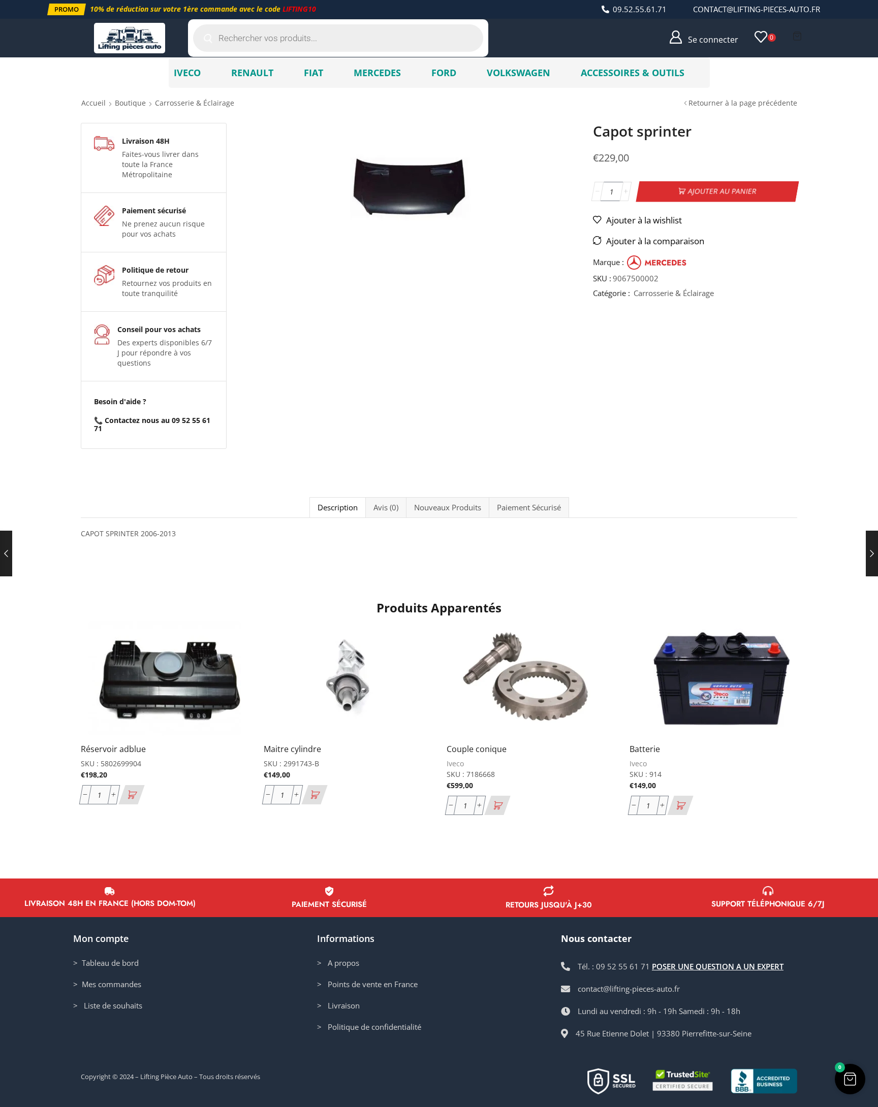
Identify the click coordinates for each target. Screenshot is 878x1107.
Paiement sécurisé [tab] (529, 507)
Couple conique (477, 749)
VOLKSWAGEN (518, 73)
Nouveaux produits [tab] (447, 507)
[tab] (337, 507)
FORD (443, 73)
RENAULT (252, 73)
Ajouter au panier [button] (229, 668)
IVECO (187, 73)
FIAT (313, 73)
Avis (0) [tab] (385, 507)
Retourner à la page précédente (742, 103)
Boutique (130, 103)
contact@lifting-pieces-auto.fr (756, 9)
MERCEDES (377, 73)
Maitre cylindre (292, 749)
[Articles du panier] (797, 36)
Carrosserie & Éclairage (194, 103)
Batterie (645, 749)
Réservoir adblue (113, 749)
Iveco (455, 763)
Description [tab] (338, 507)
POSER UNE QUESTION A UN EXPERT (717, 966)
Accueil (93, 103)
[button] (66, 9)
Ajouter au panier (722, 191)
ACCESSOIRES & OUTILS (632, 73)
